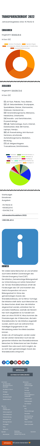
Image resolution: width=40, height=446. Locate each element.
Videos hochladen (28, 424)
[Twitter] (8, 362)
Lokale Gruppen (28, 398)
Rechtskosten (6, 434)
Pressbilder (27, 413)
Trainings (26, 390)
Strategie (5, 391)
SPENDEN (7, 443)
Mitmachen (26, 382)
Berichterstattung (28, 416)
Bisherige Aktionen (7, 421)
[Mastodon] (15, 362)
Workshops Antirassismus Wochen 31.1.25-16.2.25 (19, 431)
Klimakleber (6, 424)
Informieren (4, 382)
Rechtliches (27, 392)
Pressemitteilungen (29, 411)
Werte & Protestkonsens (6, 407)
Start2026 (33, 431)
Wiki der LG (5, 429)
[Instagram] (12, 362)
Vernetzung (5, 394)
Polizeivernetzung (7, 417)
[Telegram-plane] (23, 362)
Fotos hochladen (28, 421)
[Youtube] (19, 362)
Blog (25, 408)
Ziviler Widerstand (7, 414)
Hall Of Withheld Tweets (28, 417)
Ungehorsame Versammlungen (28, 383)
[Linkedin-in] (27, 362)
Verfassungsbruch (7, 412)
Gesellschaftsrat (7, 399)
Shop (4, 426)
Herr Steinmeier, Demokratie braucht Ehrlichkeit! (8, 383)
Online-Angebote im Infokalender (29, 394)
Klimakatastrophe (7, 396)
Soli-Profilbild (27, 403)
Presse (24, 406)
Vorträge (26, 387)
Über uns (3, 406)
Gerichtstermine (7, 419)
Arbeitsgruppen (28, 401)
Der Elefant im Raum (8, 389)
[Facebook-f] (4, 362)
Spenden (3, 431)
